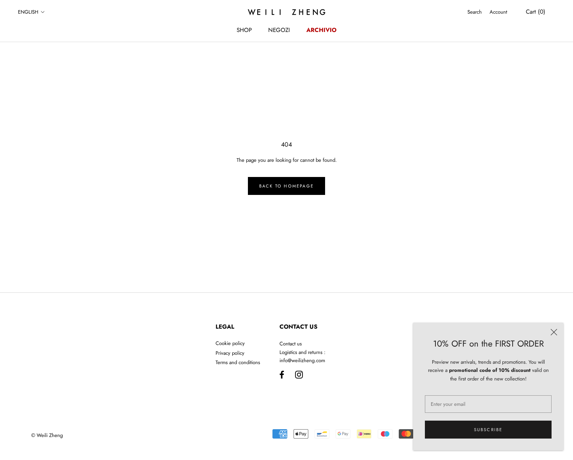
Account (498, 12)
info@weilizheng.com (302, 360)
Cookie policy (230, 343)
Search (474, 12)
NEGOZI (279, 30)
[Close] (553, 332)
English (28, 12)
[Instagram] (299, 374)
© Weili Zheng (47, 435)
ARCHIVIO (321, 30)
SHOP (244, 30)
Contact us (290, 343)
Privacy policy (230, 353)
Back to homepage (286, 186)
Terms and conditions (238, 362)
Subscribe (488, 429)
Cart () (535, 11)
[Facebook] (282, 374)
